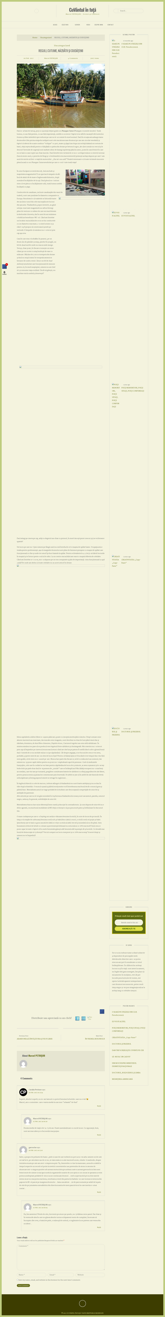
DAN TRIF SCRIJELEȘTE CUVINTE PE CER (128, 1050)
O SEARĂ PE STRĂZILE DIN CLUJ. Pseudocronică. (131, 45)
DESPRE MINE (99, 25)
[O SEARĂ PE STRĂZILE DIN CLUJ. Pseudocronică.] (116, 123)
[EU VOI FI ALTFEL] (116, 295)
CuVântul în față (82, 9)
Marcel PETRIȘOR (51, 58)
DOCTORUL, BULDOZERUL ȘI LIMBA (126, 1072)
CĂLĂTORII (65, 25)
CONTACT (111, 25)
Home (34, 37)
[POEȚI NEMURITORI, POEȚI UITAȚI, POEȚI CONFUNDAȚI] (116, 467)
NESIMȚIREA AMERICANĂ (122, 1079)
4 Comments (73, 58)
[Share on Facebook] (102, 1013)
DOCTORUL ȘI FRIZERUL (131, 731)
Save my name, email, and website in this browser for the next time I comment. (50, 1280)
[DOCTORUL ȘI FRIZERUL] (116, 811)
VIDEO (88, 25)
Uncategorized (46, 37)
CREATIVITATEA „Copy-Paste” (131, 561)
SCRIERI (77, 25)
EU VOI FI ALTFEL (128, 216)
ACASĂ (55, 25)
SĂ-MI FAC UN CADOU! (121, 1057)
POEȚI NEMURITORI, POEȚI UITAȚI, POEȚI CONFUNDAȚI (132, 389)
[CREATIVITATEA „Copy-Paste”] (116, 639)
